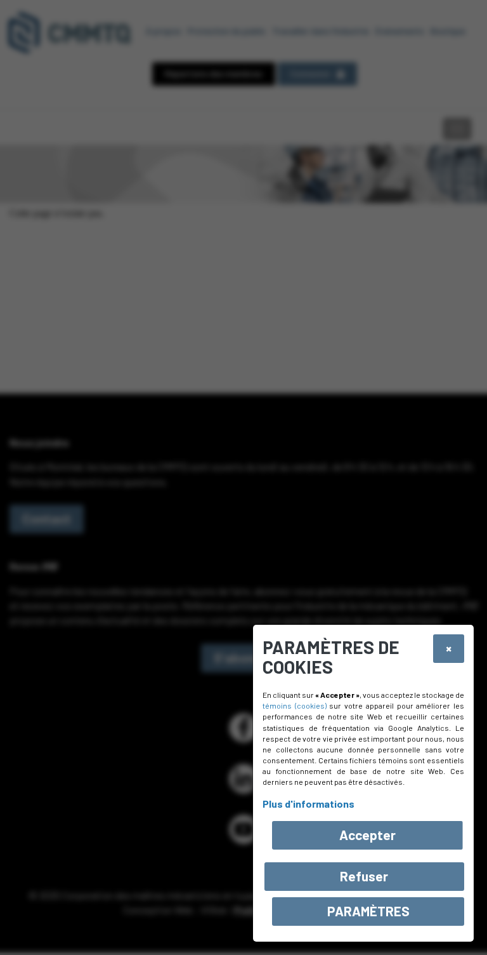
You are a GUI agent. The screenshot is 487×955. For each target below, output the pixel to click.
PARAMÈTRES (368, 911)
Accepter (367, 835)
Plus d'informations (308, 804)
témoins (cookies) (295, 705)
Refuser (364, 876)
